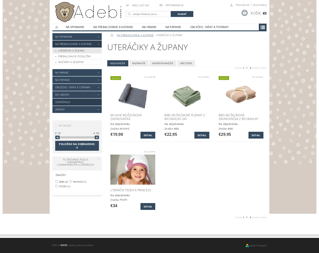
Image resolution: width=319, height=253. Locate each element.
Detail (148, 135)
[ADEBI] (88, 12)
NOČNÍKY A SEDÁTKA (71, 62)
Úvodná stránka (56, 27)
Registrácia (260, 5)
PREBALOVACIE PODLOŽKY (74, 56)
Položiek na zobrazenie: (77, 145)
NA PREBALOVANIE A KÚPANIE (113, 27)
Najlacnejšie (117, 63)
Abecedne (186, 63)
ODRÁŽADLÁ (62, 102)
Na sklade (65, 125)
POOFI (64, 186)
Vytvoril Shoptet (258, 245)
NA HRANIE (149, 27)
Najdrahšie (139, 63)
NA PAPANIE (173, 27)
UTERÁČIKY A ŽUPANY (71, 50)
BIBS (63, 181)
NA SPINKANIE (75, 27)
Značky (60, 109)
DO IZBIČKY (62, 94)
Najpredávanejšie (162, 63)
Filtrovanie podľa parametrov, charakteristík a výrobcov (75, 162)
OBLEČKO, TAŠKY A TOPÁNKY (209, 27)
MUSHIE (79, 181)
